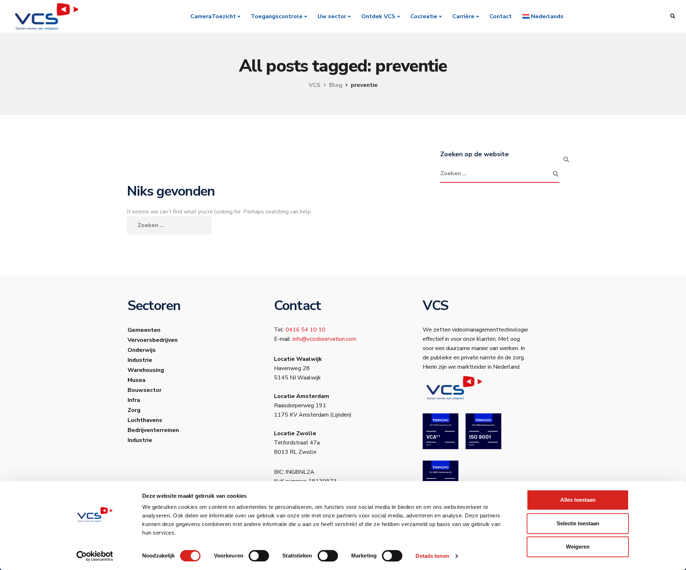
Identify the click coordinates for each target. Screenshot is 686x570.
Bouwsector (144, 390)
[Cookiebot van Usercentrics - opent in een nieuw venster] (95, 556)
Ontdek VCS (378, 16)
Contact (500, 16)
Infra (134, 400)
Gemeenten (144, 330)
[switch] (259, 555)
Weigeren (578, 547)
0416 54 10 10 (305, 330)
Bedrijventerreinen (153, 430)
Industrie (140, 360)
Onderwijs (142, 350)
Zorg (134, 410)
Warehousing (146, 370)
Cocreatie (424, 16)
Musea (136, 380)
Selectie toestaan (578, 523)
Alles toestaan (578, 500)
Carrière (463, 16)
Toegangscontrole (277, 16)
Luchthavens (145, 420)
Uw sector (332, 16)
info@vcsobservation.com (324, 339)
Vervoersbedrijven (153, 340)
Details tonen (432, 556)
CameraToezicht (213, 16)
